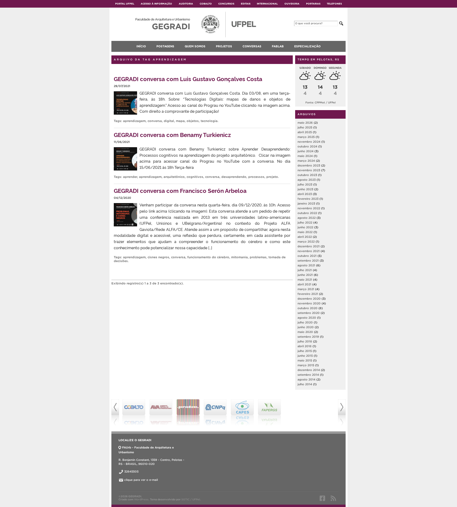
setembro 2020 (309, 312)
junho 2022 (305, 227)
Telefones (334, 3)
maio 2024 (305, 155)
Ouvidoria (291, 3)
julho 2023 (305, 184)
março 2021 (306, 289)
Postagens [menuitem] (165, 46)
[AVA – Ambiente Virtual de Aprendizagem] (160, 412)
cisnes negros (158, 257)
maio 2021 (305, 279)
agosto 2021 (306, 265)
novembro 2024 (309, 141)
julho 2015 (305, 350)
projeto (272, 177)
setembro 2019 (308, 336)
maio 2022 (305, 232)
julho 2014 (305, 384)
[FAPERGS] (269, 412)
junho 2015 (305, 355)
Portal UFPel (124, 3)
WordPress (141, 499)
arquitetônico (174, 177)
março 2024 (306, 160)
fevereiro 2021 (308, 293)
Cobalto (206, 3)
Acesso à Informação (156, 3)
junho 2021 (305, 274)
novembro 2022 (309, 208)
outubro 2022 (307, 212)
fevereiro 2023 (308, 198)
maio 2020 (305, 331)
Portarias (313, 3)
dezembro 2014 (309, 369)
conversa (155, 121)
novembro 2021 (309, 251)
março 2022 (306, 241)
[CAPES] (242, 412)
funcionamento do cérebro (208, 257)
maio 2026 (305, 122)
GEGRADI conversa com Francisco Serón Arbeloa (180, 190)
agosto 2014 (306, 379)
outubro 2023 (307, 174)
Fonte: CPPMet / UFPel (320, 102)
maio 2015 (305, 360)
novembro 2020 (309, 303)
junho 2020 (306, 327)
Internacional (267, 3)
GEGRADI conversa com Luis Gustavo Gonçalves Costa (188, 79)
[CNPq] (215, 412)
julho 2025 (305, 127)
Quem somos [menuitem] (195, 46)
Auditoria (186, 3)
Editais (245, 3)
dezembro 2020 (309, 298)
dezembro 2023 (309, 165)
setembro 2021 (308, 260)
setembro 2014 (308, 374)
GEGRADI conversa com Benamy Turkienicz (172, 134)
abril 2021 (304, 284)
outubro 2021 (307, 255)
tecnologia (209, 121)
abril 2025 (305, 132)
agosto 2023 (307, 179)
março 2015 (306, 365)
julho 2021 (305, 270)
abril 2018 (305, 346)
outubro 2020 (308, 308)
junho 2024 (305, 151)
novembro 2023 (309, 170)
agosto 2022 (307, 217)
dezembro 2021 (309, 246)
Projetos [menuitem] (224, 46)
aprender (130, 177)
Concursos (226, 3)
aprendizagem (134, 121)
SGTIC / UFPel (190, 499)
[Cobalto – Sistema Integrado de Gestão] (133, 412)
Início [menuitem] (141, 46)
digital (169, 121)
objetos (193, 121)
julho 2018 (305, 341)
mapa (180, 121)
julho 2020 (305, 322)
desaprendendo (233, 177)
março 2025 (306, 136)
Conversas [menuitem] (252, 46)
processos (256, 177)
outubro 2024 (307, 146)
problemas (258, 257)
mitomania (239, 257)
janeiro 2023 (306, 203)
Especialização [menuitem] (307, 46)
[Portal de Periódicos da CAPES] (188, 412)
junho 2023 (305, 189)
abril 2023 (305, 193)
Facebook (322, 498)
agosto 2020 (307, 317)
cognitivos (195, 177)
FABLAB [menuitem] (278, 46)
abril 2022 (305, 236)
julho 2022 (305, 222)
